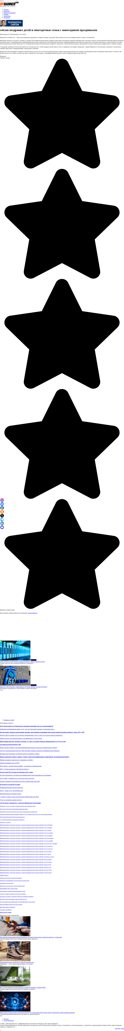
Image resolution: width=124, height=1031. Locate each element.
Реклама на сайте (9, 720)
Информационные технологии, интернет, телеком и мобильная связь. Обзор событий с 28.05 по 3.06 (25, 867)
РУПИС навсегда (4, 875)
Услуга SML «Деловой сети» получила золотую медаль (17, 778)
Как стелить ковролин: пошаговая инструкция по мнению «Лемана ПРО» (23, 987)
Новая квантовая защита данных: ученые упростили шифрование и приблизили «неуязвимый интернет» (34, 757)
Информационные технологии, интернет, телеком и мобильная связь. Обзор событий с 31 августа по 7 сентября (28, 843)
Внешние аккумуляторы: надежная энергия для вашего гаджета (19, 754)
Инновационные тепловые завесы (10, 794)
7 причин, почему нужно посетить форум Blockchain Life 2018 (19, 797)
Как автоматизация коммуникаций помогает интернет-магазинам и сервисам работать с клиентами (31, 937)
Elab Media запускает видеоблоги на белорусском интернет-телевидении (18, 811)
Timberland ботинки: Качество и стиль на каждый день (17, 962)
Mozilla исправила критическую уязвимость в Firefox (16, 760)
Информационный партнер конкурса (11, 787)
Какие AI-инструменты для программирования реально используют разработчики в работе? (28, 747)
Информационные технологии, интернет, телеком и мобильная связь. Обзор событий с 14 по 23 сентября (26, 838)
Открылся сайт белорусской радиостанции (11, 878)
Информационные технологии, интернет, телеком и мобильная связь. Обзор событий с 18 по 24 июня (26, 859)
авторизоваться (32, 613)
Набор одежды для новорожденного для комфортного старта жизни (21, 738)
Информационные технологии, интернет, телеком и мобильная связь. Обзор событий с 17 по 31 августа (26, 846)
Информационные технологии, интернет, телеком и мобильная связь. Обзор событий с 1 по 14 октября (26, 835)
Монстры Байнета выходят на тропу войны (11, 904)
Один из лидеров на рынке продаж (11, 800)
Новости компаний (10, 13)
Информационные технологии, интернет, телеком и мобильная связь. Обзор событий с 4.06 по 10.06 (25, 864)
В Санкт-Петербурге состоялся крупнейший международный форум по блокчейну (25, 775)
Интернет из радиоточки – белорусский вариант (12, 886)
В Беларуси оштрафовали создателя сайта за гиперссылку (14, 880)
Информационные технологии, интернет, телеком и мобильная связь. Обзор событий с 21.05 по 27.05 (26, 870)
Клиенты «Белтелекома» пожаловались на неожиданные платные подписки (23, 687)
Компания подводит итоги (6, 883)
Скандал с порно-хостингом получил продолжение (13, 894)
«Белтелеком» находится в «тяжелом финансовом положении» (20, 803)
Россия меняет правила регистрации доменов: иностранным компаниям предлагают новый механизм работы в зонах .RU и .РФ (42, 732)
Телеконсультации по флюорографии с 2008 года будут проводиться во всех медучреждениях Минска (26, 814)
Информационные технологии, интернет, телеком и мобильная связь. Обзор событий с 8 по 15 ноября (26, 827)
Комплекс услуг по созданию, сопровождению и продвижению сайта (17, 806)
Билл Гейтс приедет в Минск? (7, 907)
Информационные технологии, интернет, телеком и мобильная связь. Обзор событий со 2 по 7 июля (25, 854)
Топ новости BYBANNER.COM (10, 744)
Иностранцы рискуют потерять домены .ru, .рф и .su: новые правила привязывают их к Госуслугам (33, 741)
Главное (6, 9)
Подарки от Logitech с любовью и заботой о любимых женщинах (16, 896)
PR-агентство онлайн (5, 912)
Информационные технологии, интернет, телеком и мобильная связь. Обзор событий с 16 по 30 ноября (26, 825)
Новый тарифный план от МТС (10, 763)
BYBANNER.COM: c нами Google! (9, 888)
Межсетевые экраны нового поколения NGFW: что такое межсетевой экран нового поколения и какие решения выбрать (37, 1012)
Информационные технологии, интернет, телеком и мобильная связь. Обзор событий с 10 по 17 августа (26, 848)
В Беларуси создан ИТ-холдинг (10, 784)
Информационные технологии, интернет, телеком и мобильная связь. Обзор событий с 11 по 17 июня (26, 862)
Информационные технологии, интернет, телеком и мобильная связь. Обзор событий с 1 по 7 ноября (25, 830)
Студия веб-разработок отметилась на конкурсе (12, 819)
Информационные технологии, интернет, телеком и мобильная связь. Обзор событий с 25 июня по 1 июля (27, 856)
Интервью (7, 17)
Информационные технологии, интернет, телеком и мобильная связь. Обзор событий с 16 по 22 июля (25, 851)
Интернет (7, 11)
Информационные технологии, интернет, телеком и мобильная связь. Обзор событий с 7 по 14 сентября (26, 840)
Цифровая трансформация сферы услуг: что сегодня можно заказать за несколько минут (27, 729)
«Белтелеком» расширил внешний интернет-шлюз (12, 891)
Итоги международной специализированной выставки (14, 809)
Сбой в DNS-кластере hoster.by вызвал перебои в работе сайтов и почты (22, 661)
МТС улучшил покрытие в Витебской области (14, 769)
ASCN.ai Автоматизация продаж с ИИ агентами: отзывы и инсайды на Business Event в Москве (29, 750)
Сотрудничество (9, 1020)
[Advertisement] (54, 628)
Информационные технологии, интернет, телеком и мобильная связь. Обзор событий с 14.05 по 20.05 (26, 872)
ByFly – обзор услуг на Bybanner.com (11, 790)
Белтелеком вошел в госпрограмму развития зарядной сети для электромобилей (26, 726)
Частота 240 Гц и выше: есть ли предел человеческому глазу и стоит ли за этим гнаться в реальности (31, 735)
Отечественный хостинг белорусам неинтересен (12, 817)
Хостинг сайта (119, 1028)
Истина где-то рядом (5, 822)
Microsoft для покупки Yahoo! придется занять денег (13, 899)
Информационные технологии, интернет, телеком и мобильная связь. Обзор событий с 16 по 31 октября (26, 833)
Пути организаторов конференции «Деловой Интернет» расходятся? (17, 901)
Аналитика (7, 16)
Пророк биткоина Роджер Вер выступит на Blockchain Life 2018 (20, 781)
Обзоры (6, 14)
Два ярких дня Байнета (6, 909)
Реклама (6, 1019)
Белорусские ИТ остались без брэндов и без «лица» (16, 772)
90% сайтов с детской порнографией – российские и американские (21, 766)
